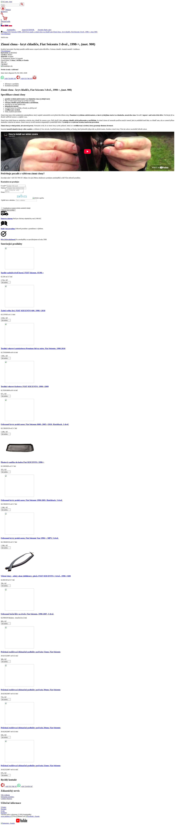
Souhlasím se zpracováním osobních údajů (16, 208)
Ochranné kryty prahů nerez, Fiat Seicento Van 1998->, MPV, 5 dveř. (30, 538)
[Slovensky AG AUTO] (6, 26)
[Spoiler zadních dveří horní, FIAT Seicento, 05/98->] (19, 269)
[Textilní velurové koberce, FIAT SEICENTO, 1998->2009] (19, 382)
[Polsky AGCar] (10, 26)
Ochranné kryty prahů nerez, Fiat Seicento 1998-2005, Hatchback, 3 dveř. (31, 500)
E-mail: (3, 186)
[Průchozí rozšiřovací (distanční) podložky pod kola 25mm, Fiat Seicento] (19, 762)
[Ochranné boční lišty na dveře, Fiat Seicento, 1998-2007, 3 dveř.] (19, 610)
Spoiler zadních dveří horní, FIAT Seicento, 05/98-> (22, 273)
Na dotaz (4, 64)
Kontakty (4, 813)
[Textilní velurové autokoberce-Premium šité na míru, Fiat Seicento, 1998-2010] (19, 344)
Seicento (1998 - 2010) (18, 32)
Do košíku (5, 282)
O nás (3, 811)
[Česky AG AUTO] (2, 26)
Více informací (5, 34)
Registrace (4, 11)
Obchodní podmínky (7, 797)
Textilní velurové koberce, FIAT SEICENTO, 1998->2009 (25, 386)
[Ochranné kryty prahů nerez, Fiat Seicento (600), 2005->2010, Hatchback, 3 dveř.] (19, 420)
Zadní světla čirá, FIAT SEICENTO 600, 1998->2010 (23, 311)
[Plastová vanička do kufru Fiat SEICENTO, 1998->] (19, 458)
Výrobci (3, 807)
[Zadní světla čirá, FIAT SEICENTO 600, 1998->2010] (19, 307)
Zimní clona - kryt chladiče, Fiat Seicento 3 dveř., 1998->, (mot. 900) (75, 32)
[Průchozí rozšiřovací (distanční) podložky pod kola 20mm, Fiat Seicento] (19, 724)
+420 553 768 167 (26, 78)
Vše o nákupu (5, 795)
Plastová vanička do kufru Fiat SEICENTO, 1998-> (22, 462)
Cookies (3, 798)
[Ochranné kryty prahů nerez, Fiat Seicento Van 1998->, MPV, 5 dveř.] (19, 534)
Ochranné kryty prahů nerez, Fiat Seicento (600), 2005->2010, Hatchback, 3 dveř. (35, 424)
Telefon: (4, 188)
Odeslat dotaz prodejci (8, 210)
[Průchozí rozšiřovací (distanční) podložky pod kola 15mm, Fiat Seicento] (19, 648)
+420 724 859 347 (10, 78)
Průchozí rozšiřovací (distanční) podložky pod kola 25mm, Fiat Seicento (30, 766)
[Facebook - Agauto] (32, 816)
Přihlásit (8, 10)
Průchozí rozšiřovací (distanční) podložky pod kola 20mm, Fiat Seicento (30, 728)
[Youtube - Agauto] (21, 823)
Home (5, 32)
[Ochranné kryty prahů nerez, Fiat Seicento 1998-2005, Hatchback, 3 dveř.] (19, 496)
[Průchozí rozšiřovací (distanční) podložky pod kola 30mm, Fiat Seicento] (19, 686)
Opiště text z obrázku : (8, 200)
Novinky (3, 809)
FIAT (9, 32)
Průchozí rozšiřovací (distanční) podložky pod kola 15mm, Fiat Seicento (30, 652)
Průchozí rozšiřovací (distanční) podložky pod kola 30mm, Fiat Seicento (30, 690)
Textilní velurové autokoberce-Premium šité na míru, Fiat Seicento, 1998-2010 (33, 348)
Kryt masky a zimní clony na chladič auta (39, 32)
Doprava (9, 798)
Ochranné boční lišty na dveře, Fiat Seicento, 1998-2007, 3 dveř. (27, 614)
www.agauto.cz (6, 816)
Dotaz (3, 192)
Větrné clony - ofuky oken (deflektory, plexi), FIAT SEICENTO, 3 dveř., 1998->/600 (36, 576)
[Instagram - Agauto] (8, 823)
